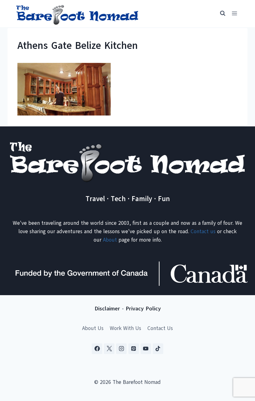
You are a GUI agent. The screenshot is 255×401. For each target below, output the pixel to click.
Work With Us (125, 328)
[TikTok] (158, 348)
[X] (109, 348)
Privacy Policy (143, 308)
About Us (93, 328)
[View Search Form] (219, 13)
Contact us (203, 231)
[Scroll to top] (239, 365)
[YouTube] (146, 348)
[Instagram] (121, 348)
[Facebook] (97, 348)
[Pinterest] (133, 348)
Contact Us (160, 328)
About (110, 239)
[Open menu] (234, 13)
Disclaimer (107, 308)
